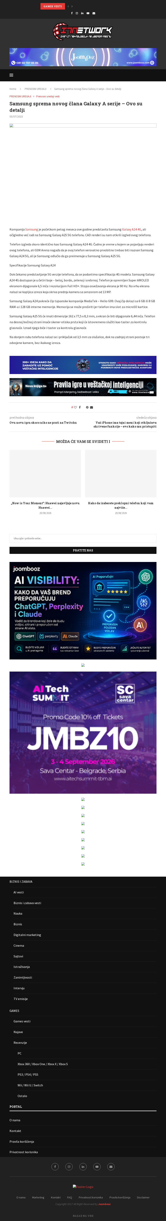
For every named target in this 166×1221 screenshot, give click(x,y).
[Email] (94, 13)
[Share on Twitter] (83, 407)
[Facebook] (71, 13)
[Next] (72, 6)
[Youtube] (88, 13)
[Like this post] (75, 407)
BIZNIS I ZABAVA (21, 881)
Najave (18, 1032)
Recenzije (20, 1043)
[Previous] (68, 6)
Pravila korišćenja (22, 1141)
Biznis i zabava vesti (27, 903)
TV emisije (21, 999)
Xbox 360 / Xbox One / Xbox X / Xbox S (43, 1064)
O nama (15, 1120)
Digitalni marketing (27, 935)
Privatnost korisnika (24, 1152)
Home (13, 89)
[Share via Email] (91, 407)
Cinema (19, 945)
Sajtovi (18, 956)
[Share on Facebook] (80, 407)
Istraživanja (22, 967)
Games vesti (22, 1021)
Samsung (31, 229)
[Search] (154, 75)
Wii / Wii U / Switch (30, 1085)
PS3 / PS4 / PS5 (28, 1074)
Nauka (18, 913)
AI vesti (19, 892)
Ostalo (22, 1096)
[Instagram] (77, 13)
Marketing (38, 1197)
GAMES (14, 1011)
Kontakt (15, 1131)
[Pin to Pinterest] (87, 407)
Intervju (19, 988)
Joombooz (104, 1204)
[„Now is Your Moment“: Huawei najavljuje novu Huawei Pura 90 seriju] (45, 473)
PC (19, 1053)
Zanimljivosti (23, 977)
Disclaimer (143, 1197)
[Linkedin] (82, 13)
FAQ (69, 1197)
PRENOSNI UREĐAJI (35, 89)
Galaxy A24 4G (131, 229)
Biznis (18, 924)
